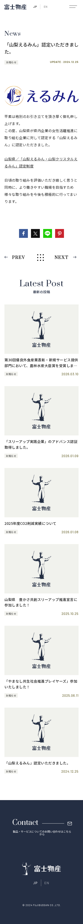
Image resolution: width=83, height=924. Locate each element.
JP (35, 6)
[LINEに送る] (47, 233)
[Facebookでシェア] (23, 233)
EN (45, 6)
